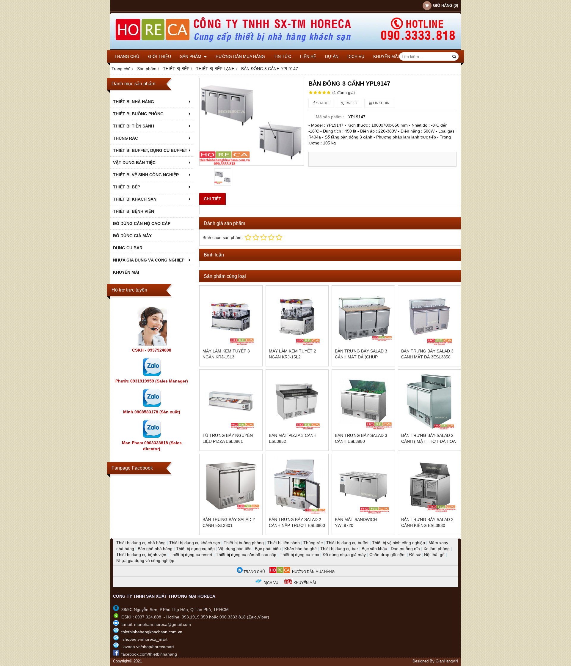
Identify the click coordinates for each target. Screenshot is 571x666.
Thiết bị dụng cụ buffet (347, 542)
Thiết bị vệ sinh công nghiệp (398, 542)
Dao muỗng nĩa (405, 548)
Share (322, 103)
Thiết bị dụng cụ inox (299, 554)
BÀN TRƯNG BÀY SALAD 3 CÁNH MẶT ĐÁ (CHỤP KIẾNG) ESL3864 (361, 357)
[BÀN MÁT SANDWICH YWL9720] (363, 485)
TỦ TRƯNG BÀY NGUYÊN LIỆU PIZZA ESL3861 (228, 438)
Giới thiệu (159, 56)
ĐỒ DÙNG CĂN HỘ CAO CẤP (141, 223)
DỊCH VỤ (355, 56)
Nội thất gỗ (434, 554)
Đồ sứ (415, 554)
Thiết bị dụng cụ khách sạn (194, 542)
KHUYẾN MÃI (386, 56)
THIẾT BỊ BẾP (126, 187)
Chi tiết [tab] (212, 198)
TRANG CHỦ (254, 572)
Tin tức (282, 56)
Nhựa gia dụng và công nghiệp (145, 560)
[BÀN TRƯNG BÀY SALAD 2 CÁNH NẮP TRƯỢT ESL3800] (297, 485)
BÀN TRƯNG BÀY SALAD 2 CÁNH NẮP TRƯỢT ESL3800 (297, 522)
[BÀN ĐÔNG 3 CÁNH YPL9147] (252, 121)
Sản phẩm (191, 56)
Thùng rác (313, 542)
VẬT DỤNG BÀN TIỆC (134, 162)
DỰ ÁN (331, 56)
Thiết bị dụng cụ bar (339, 548)
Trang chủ (126, 56)
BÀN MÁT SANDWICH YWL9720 (356, 522)
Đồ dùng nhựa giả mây (344, 554)
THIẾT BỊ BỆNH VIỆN (133, 211)
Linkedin (381, 103)
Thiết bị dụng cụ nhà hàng (141, 542)
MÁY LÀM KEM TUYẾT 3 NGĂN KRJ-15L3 (226, 354)
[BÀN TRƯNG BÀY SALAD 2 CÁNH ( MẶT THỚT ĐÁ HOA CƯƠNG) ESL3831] (429, 401)
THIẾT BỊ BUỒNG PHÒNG (138, 113)
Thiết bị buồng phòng (244, 542)
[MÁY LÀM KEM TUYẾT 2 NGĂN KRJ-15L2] (297, 317)
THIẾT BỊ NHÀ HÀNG (133, 101)
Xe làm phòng (436, 548)
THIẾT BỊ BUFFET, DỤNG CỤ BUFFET (150, 150)
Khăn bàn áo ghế (300, 548)
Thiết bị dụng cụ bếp (195, 548)
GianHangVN (447, 661)
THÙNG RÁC (125, 138)
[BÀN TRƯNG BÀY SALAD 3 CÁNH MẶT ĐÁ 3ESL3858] (429, 317)
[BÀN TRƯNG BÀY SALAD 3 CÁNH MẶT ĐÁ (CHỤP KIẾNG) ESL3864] (363, 317)
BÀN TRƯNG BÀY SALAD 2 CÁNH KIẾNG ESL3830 (427, 522)
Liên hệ (308, 56)
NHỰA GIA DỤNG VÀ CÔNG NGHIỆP (148, 260)
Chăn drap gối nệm (387, 554)
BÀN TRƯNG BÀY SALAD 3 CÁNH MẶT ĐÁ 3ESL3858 (427, 354)
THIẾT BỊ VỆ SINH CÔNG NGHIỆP (146, 174)
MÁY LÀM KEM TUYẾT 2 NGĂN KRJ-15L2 (292, 354)
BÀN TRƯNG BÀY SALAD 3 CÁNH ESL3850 (361, 438)
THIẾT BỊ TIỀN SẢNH (133, 126)
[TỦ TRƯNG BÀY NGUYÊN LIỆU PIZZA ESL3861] (231, 401)
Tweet (350, 103)
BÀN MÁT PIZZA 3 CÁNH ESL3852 (292, 438)
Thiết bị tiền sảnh (283, 542)
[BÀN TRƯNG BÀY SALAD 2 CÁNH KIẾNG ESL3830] (429, 485)
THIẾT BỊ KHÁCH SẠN (134, 199)
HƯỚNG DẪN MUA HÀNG (312, 572)
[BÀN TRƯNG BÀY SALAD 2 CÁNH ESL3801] (231, 485)
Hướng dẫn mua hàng (240, 56)
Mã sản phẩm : (330, 116)
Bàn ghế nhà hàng (155, 548)
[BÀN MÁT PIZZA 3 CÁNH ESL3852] (297, 401)
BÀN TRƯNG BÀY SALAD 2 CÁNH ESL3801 (229, 522)
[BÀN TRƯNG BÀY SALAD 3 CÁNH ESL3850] (363, 401)
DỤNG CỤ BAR (127, 247)
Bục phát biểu (268, 548)
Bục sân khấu (374, 548)
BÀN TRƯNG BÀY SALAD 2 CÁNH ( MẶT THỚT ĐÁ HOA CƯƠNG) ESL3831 (428, 441)
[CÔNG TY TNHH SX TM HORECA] (285, 48)
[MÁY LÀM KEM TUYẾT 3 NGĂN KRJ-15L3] (231, 317)
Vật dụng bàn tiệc (234, 548)
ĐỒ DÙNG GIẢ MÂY (132, 235)
